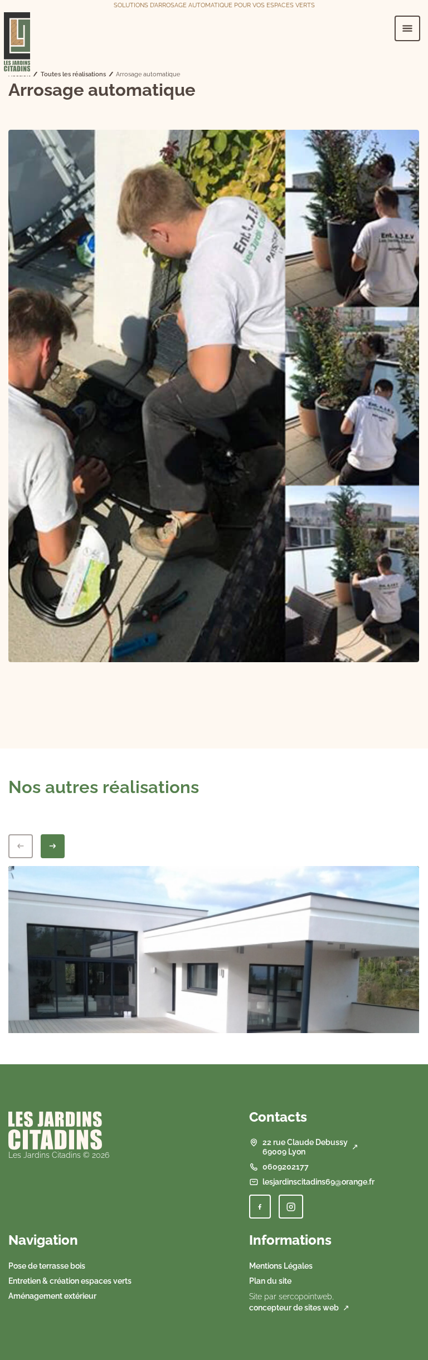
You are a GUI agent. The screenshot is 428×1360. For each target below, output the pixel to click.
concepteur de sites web (294, 1307)
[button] (260, 1207)
